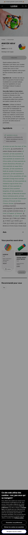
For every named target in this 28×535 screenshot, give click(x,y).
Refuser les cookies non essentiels (14, 527)
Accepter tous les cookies (14, 531)
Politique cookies (19, 517)
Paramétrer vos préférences (14, 522)
